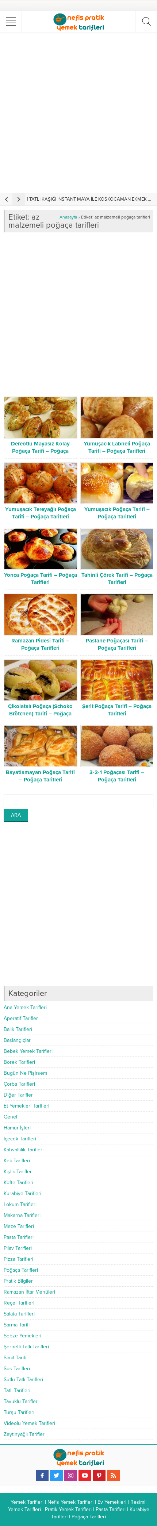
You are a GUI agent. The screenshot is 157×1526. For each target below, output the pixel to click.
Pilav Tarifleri (18, 1248)
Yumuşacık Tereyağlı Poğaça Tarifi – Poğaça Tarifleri (40, 513)
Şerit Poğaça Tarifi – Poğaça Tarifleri (117, 710)
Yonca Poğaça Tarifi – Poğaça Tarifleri (40, 579)
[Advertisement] (78, 112)
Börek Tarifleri (19, 1062)
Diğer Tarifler (18, 1095)
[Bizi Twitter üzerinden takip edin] (56, 1475)
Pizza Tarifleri (18, 1259)
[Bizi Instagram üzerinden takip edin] (70, 1475)
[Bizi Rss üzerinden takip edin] (113, 1475)
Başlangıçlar (17, 1040)
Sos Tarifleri (17, 1368)
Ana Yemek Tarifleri (25, 1007)
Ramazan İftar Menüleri (29, 1292)
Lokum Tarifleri (20, 1204)
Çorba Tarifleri (19, 1084)
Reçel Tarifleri (19, 1303)
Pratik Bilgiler (18, 1281)
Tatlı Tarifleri (17, 1390)
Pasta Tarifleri (19, 1237)
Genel (10, 1117)
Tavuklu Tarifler (21, 1401)
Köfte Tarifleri (18, 1182)
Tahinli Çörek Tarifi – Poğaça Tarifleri (117, 579)
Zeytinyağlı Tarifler (24, 1434)
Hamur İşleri (17, 1128)
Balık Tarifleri (18, 1029)
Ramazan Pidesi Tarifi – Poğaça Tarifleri (40, 644)
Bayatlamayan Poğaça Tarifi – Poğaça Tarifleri (40, 776)
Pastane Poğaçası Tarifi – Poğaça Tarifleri (117, 644)
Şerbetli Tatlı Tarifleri (26, 1347)
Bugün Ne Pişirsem (25, 1073)
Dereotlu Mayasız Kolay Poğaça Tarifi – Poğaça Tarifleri (40, 450)
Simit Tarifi (15, 1358)
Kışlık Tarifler (18, 1171)
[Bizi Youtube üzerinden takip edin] (84, 1475)
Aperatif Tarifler (21, 1018)
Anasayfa (68, 217)
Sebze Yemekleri (22, 1336)
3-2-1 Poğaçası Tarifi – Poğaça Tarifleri (116, 776)
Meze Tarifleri (19, 1226)
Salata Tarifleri (19, 1314)
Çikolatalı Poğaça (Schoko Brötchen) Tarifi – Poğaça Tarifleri (40, 713)
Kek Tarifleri (17, 1161)
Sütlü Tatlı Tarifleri (23, 1379)
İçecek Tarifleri (20, 1139)
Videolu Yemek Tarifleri (29, 1423)
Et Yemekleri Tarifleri (26, 1106)
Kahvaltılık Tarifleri (23, 1150)
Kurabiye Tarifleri (22, 1193)
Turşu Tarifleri (19, 1412)
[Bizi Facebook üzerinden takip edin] (42, 1475)
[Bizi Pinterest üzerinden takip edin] (99, 1475)
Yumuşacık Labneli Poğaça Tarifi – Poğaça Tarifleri (117, 447)
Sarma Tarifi (17, 1325)
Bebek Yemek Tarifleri (28, 1051)
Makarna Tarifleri (22, 1215)
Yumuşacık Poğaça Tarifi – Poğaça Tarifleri (117, 513)
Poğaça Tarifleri (21, 1270)
